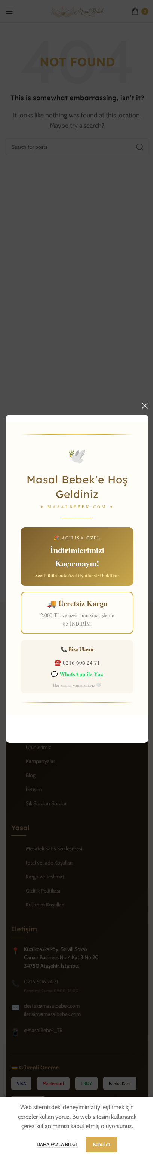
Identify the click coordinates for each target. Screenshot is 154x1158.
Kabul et (101, 1144)
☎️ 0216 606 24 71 (77, 662)
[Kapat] (144, 405)
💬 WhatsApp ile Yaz (77, 674)
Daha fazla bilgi (57, 1144)
